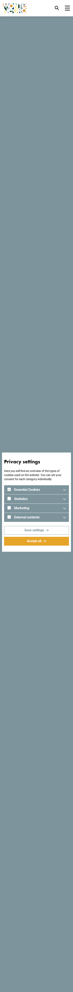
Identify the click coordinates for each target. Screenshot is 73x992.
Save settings (34, 530)
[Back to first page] (15, 8)
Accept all (34, 541)
